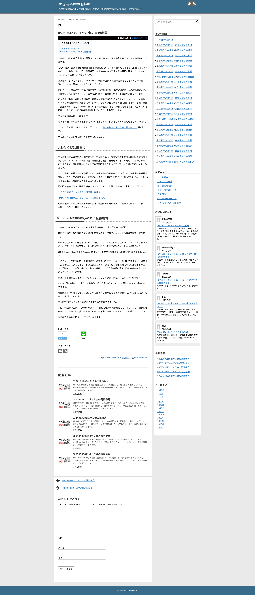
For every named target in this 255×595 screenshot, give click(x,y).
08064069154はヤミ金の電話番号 (78, 480)
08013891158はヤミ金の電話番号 (173, 358)
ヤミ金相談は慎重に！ (69, 48)
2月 (161, 393)
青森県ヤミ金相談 (164, 44)
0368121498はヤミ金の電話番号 (172, 332)
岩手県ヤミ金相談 (183, 44)
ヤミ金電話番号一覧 (139, 38)
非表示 (85, 43)
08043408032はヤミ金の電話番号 (91, 435)
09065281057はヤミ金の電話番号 (78, 487)
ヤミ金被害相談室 (74, 4)
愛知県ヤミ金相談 (183, 97)
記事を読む (77, 393)
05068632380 (109, 357)
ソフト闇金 (162, 177)
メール (61, 547)
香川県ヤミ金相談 (183, 135)
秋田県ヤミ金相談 (183, 50)
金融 (127, 357)
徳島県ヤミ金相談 (164, 135)
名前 (60, 537)
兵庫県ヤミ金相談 (164, 113)
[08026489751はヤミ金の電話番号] (64, 404)
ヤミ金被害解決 (164, 185)
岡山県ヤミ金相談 (183, 124)
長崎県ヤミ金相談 (164, 150)
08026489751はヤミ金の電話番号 (91, 399)
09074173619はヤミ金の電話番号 (173, 375)
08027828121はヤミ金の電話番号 (173, 367)
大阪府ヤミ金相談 (183, 108)
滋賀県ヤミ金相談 (183, 103)
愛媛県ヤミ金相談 (164, 140)
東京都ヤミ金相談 (164, 71)
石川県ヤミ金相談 (183, 82)
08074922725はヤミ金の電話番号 (173, 225)
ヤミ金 (121, 357)
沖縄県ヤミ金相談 (185, 161)
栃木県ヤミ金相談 (183, 60)
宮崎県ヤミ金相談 (183, 156)
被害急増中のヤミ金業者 (169, 202)
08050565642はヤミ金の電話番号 (91, 454)
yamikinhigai (140, 357)
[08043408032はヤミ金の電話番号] (64, 441)
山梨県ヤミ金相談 (183, 87)
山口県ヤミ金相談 (183, 129)
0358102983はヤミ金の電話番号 (91, 381)
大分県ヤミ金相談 (164, 156)
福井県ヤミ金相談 (164, 87)
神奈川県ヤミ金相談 (166, 76)
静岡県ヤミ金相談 (164, 97)
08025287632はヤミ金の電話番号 (173, 371)
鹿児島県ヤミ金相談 (166, 161)
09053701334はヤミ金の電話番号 (173, 363)
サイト (61, 557)
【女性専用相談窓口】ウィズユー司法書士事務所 (81, 197)
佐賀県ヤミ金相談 (183, 145)
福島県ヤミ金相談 (183, 55)
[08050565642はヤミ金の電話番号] (64, 459)
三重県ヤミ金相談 (164, 103)
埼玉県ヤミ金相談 (183, 66)
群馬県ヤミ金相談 (164, 66)
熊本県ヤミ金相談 (183, 150)
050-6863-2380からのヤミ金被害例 (75, 51)
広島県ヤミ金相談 (164, 129)
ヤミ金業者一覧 (164, 181)
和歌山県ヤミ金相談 (166, 119)
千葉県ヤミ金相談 (183, 71)
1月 (161, 396)
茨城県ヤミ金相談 (164, 60)
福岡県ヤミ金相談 (164, 145)
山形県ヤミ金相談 (164, 55)
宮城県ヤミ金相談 (164, 50)
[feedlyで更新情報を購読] (189, 3)
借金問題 (161, 194)
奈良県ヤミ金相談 (183, 113)
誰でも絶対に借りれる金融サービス (120, 127)
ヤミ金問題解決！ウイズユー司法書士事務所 (79, 192)
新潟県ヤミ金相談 (185, 76)
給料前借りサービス (167, 198)
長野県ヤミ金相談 (164, 92)
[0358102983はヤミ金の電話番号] (64, 386)
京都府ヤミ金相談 (164, 108)
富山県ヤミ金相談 (164, 82)
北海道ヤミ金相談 (164, 39)
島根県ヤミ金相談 (164, 124)
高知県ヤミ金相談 (183, 140)
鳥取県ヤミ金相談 (185, 119)
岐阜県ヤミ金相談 (183, 92)
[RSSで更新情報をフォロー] (194, 3)
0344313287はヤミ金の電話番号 (91, 417)
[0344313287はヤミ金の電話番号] (64, 423)
